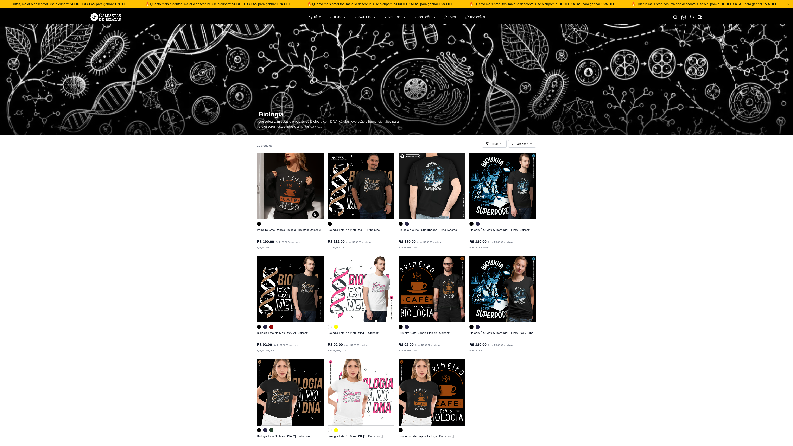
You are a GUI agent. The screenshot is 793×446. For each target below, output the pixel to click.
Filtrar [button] (494, 143)
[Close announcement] (788, 4)
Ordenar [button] (522, 143)
